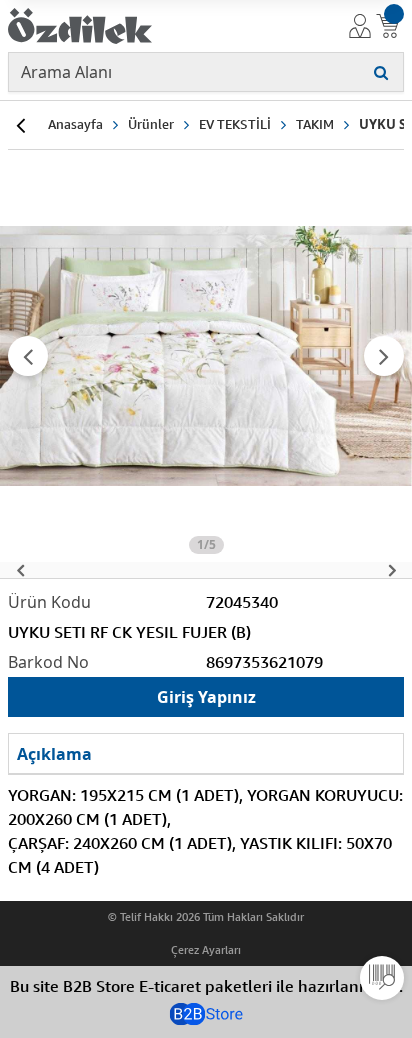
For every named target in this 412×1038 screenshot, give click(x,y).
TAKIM (315, 124)
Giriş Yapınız (206, 697)
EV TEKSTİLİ (235, 124)
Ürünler (151, 124)
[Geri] (20, 125)
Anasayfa (75, 124)
